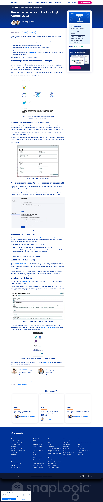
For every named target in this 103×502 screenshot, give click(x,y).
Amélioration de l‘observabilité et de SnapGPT (78, 32)
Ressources (50, 438)
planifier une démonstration (48, 327)
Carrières (79, 444)
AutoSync (22, 41)
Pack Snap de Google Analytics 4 (20, 263)
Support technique (69, 444)
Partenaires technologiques (53, 467)
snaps (23, 50)
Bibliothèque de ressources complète (53, 451)
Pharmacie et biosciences (38, 463)
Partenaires (50, 457)
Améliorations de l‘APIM (76, 42)
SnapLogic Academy (67, 454)
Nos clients (80, 446)
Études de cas (51, 446)
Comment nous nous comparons (84, 442)
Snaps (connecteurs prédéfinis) (17, 442)
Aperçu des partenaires (53, 459)
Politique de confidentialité (36, 476)
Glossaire (65, 456)
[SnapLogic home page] (17, 433)
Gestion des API (14, 452)
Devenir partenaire (52, 463)
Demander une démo (85, 2)
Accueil (12, 7)
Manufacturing (36, 461)
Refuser (23, 499)
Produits (13, 438)
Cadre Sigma (65, 450)
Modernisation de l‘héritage (39, 442)
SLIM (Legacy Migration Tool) (17, 444)
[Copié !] (82, 46)
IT (33, 448)
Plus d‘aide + (65, 458)
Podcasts (50, 442)
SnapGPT (27, 47)
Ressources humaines (37, 446)
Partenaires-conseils (52, 465)
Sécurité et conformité (15, 467)
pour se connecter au (52, 237)
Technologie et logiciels (38, 465)
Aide (64, 438)
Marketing (35, 454)
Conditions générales (47, 476)
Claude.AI (33, 32)
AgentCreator (14, 456)
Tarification (13, 446)
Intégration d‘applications (16, 448)
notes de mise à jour (47, 362)
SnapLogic (29, 382)
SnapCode (13, 461)
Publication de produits (22, 384)
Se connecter (80, 454)
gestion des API (32, 52)
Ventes (34, 452)
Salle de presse (81, 448)
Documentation (68, 446)
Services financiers (37, 459)
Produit (24, 382)
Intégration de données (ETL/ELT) (18, 450)
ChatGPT (25, 32)
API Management (26, 281)
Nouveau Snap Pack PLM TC (77, 38)
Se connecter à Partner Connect (54, 461)
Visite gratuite (75, 67)
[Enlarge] (54, 79)
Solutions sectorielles (37, 457)
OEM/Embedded (36, 440)
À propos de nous (81, 440)
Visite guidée (65, 442)
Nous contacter (81, 452)
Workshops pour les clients (68, 452)
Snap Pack (38, 237)
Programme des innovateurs (84, 450)
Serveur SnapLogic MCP (16, 463)
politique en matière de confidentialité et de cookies (14, 496)
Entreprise (80, 438)
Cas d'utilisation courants (38, 438)
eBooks (49, 444)
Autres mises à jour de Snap (76, 40)
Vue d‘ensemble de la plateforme (18, 440)
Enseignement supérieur (38, 467)
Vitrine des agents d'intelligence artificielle (54, 454)
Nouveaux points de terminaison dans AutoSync (78, 29)
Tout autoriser (9, 499)
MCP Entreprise (14, 458)
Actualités (19, 382)
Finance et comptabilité (38, 450)
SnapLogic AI (14, 454)
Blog (17, 7)
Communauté (68, 448)
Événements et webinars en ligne (55, 448)
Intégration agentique (37, 444)
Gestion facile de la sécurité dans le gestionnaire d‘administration (78, 36)
